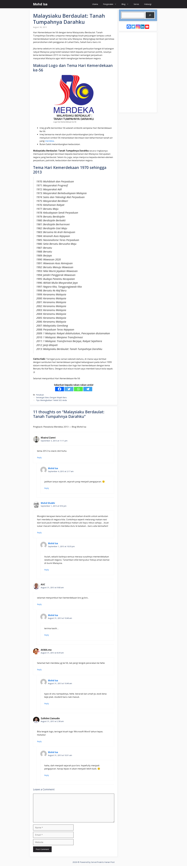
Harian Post (109, 862)
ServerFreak (96, 862)
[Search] (150, 15)
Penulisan (40, 395)
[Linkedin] (142, 27)
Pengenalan (108, 4)
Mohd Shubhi (48, 503)
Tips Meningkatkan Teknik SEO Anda (51, 400)
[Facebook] (59, 389)
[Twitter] (68, 389)
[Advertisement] (138, 72)
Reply (39, 457)
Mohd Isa (40, 4)
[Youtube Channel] (147, 27)
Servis (136, 4)
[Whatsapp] (78, 389)
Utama (95, 4)
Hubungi (147, 4)
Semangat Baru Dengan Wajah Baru (51, 397)
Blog (123, 4)
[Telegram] (87, 389)
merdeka (49, 140)
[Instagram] (138, 27)
